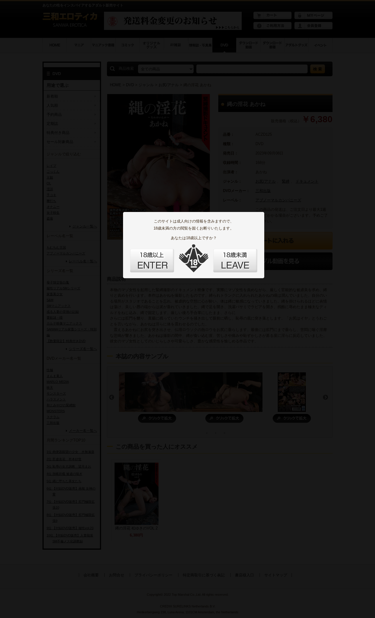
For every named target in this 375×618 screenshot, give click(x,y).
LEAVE (235, 260)
